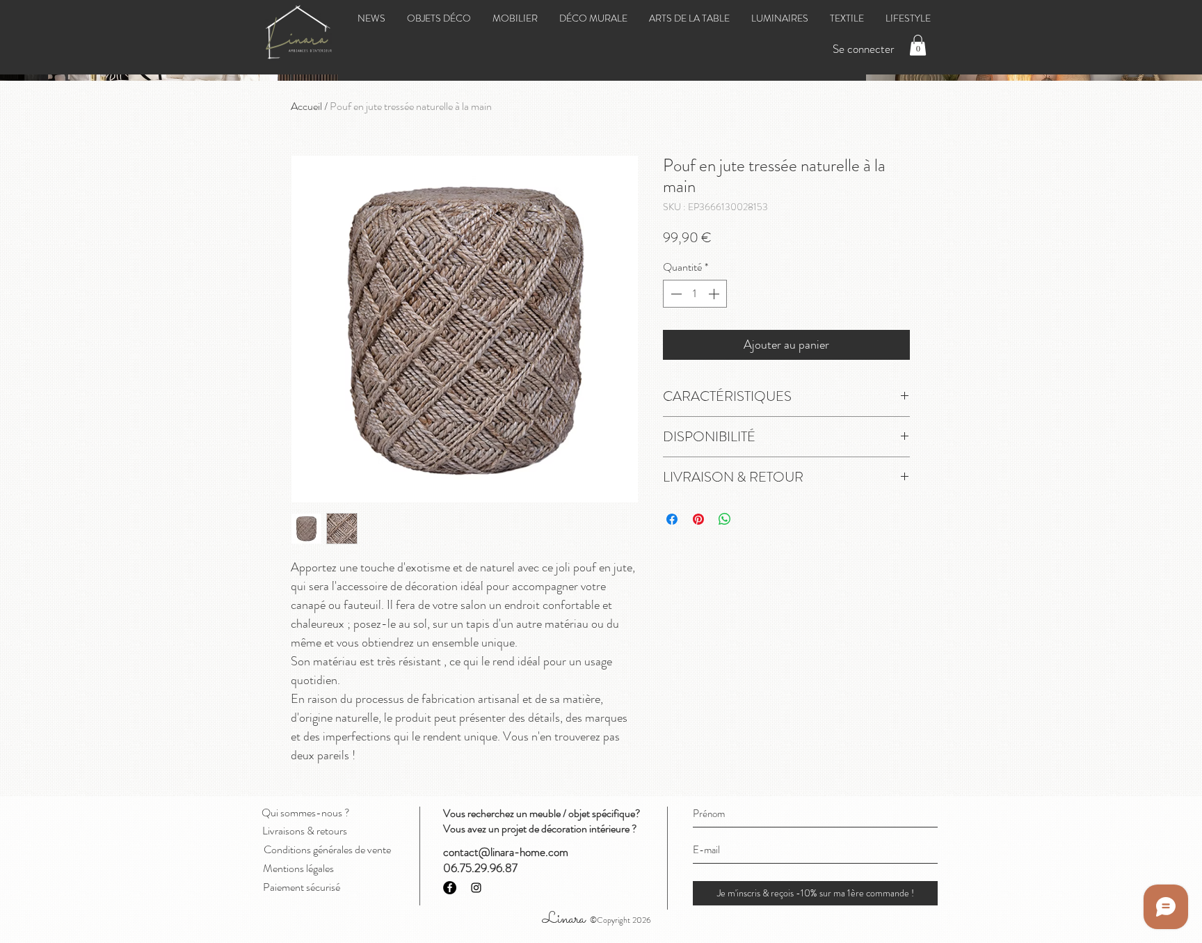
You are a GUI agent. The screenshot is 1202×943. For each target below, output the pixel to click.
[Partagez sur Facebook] (672, 519)
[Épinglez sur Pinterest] (698, 519)
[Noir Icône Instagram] (476, 887)
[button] (918, 45)
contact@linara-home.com (505, 851)
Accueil (306, 106)
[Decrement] (674, 293)
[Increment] (715, 293)
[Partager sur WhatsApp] (724, 519)
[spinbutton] (694, 293)
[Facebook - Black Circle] (449, 887)
